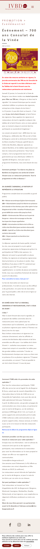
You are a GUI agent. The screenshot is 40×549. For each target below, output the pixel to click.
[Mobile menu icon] (32, 7)
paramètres (30, 542)
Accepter (6, 545)
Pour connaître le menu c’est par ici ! (15, 279)
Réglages (26, 545)
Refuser (17, 545)
